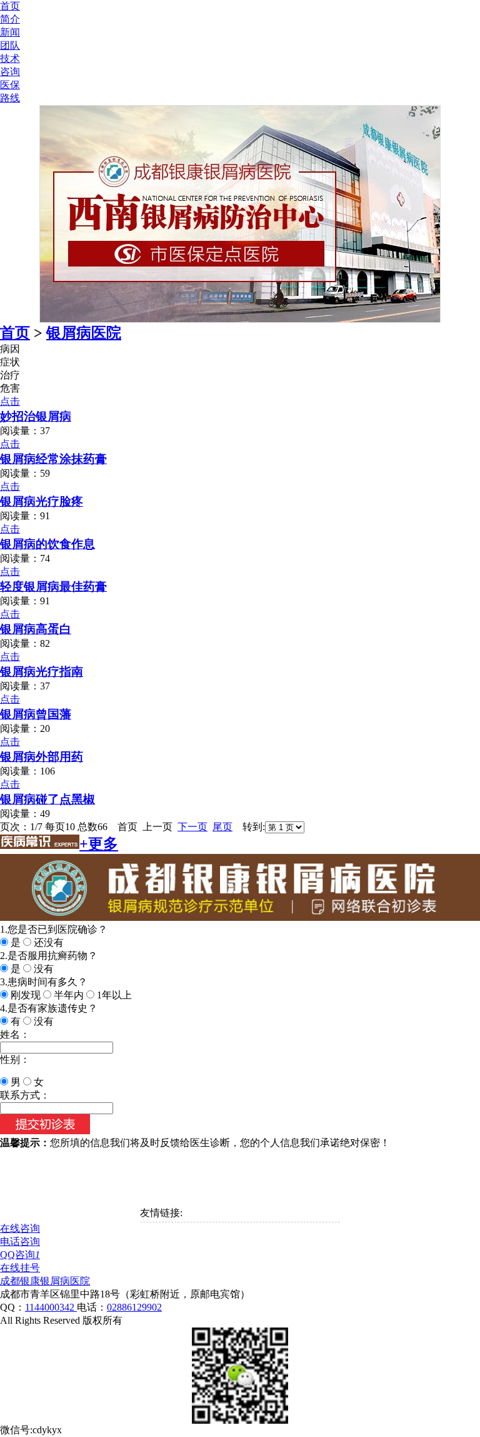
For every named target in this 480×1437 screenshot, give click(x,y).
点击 (10, 401)
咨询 (10, 71)
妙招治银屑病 (35, 416)
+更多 (98, 844)
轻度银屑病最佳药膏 (53, 586)
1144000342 (51, 1307)
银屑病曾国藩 (35, 714)
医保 (10, 84)
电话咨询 (20, 1241)
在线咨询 (20, 1228)
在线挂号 (20, 1267)
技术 (10, 58)
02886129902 (134, 1307)
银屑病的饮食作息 (47, 544)
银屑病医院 (83, 333)
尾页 (222, 826)
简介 (10, 19)
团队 (10, 45)
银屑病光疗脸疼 (41, 501)
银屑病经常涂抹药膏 (53, 458)
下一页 (193, 826)
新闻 (10, 32)
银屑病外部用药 (41, 756)
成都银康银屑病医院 (45, 1281)
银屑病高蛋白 (35, 629)
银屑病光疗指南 (41, 671)
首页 (10, 6)
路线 (10, 98)
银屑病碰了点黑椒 (47, 799)
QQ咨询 (20, 1254)
